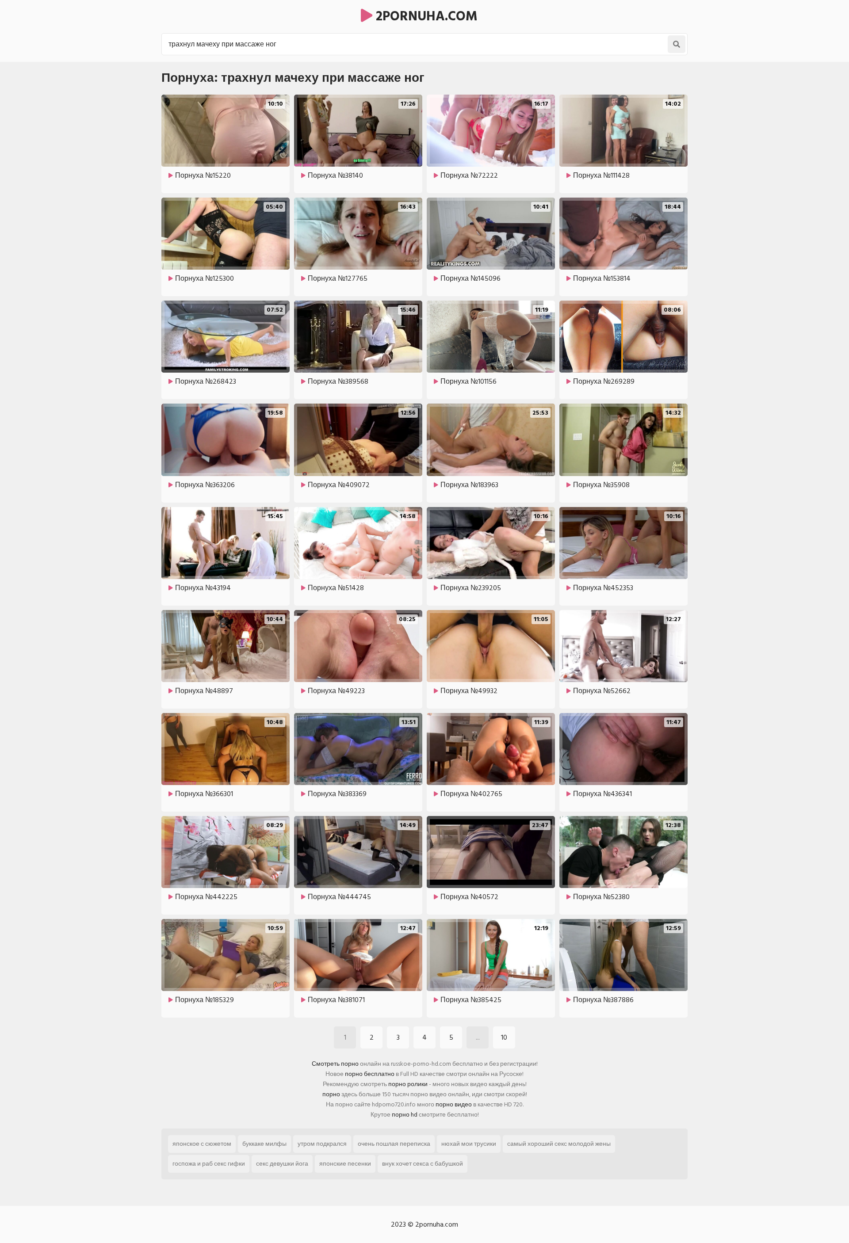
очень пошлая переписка (394, 1144)
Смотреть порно (335, 1064)
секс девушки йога (282, 1164)
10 (504, 1037)
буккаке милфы (264, 1144)
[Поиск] (676, 44)
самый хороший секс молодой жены (559, 1144)
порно (331, 1094)
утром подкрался (322, 1144)
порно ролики (408, 1084)
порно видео (454, 1104)
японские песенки (345, 1164)
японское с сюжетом (201, 1144)
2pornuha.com (425, 16)
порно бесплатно (369, 1074)
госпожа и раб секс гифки (208, 1164)
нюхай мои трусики (468, 1144)
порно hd (404, 1115)
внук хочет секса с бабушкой (422, 1164)
